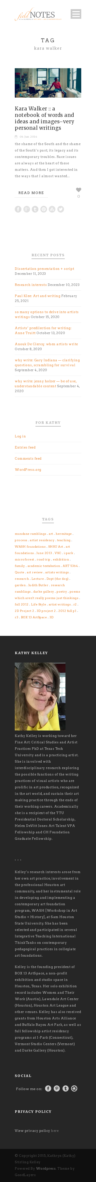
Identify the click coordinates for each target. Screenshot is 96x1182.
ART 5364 (70, 566)
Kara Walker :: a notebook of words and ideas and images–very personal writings (45, 118)
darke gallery (43, 591)
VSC (58, 553)
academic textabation (44, 566)
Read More (31, 193)
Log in (20, 436)
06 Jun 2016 (28, 136)
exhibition (61, 559)
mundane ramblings (30, 534)
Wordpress (46, 1168)
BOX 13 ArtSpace (34, 617)
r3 (16, 617)
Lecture (38, 578)
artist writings (60, 604)
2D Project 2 (24, 611)
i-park (68, 553)
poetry (62, 591)
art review (35, 572)
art (51, 534)
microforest (24, 559)
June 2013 (44, 553)
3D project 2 (46, 611)
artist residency (42, 540)
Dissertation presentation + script (44, 269)
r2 (75, 604)
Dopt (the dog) (58, 578)
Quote (19, 572)
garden (20, 585)
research (22, 578)
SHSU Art (55, 546)
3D (51, 617)
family (20, 566)
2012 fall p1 (67, 611)
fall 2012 (22, 604)
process (21, 540)
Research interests (31, 285)
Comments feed (28, 458)
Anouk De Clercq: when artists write (46, 344)
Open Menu (76, 14)
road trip (43, 559)
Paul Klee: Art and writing (37, 296)
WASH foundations (30, 546)
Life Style (38, 604)
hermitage (64, 534)
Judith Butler (38, 585)
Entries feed (25, 447)
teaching (64, 540)
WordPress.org (28, 470)
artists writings (57, 572)
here (55, 1131)
